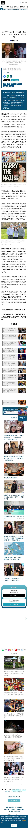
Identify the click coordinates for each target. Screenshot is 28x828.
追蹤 (12, 650)
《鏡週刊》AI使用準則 (14, 811)
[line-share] (8, 76)
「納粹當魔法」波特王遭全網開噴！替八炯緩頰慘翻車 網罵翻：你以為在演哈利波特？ (9, 370)
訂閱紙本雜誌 (3, 2)
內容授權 (6, 809)
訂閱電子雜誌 (19, 807)
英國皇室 (6, 86)
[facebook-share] (4, 76)
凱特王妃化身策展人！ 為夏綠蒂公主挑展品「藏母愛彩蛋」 (9, 337)
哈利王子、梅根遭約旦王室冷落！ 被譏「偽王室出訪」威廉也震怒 (10, 390)
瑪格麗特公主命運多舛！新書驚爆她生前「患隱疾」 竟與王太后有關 (9, 343)
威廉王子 (13, 83)
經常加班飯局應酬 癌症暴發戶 (10, 402)
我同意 (14, 825)
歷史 (5, 83)
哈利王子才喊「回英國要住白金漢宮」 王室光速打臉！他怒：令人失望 (10, 357)
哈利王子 (12, 86)
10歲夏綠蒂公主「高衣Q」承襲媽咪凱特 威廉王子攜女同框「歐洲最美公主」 (9, 350)
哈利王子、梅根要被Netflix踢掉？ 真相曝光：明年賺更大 (9, 330)
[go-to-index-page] (11, 40)
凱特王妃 (19, 83)
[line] (9, 814)
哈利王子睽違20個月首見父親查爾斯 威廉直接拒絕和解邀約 (10, 377)
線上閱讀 (14, 801)
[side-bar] (26, 2)
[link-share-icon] (11, 76)
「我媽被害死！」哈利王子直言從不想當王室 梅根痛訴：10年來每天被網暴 (9, 364)
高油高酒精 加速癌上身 (10, 478)
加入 (6, 650)
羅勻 (8, 73)
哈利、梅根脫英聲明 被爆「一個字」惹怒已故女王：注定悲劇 (9, 384)
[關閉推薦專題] (26, 407)
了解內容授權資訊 (16, 791)
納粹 (9, 83)
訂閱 (18, 650)
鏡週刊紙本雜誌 (16, 789)
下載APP (13, 809)
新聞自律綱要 (20, 809)
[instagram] (16, 814)
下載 (25, 650)
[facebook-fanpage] (13, 814)
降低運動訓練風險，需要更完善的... (14, 517)
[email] (20, 814)
